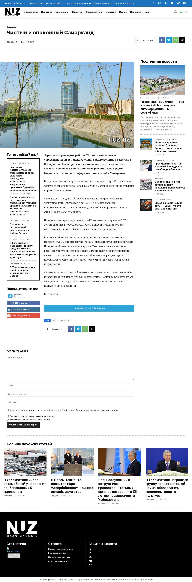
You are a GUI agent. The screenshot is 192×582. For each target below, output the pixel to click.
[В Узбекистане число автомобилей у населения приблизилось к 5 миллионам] (146, 184)
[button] (175, 11)
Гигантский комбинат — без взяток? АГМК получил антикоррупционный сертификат (162, 107)
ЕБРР (54, 320)
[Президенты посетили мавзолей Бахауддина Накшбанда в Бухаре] (146, 165)
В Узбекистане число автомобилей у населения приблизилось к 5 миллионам (169, 186)
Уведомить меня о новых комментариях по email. (34, 416)
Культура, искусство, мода (165, 139)
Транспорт (14, 264)
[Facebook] (153, 3)
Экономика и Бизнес (149, 98)
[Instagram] (159, 3)
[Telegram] (172, 3)
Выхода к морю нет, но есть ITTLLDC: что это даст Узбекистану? (168, 206)
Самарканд (64, 320)
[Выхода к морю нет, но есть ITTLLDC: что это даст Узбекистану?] (146, 205)
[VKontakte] (178, 3)
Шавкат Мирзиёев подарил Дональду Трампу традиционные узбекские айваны (168, 147)
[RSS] (166, 3)
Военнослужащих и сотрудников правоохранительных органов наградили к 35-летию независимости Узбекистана (23, 205)
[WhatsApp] (175, 40)
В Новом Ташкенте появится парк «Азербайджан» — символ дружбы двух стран (72, 486)
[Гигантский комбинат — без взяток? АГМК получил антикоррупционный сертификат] (162, 80)
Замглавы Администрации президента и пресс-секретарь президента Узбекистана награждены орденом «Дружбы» (22, 177)
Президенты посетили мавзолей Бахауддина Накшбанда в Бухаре (168, 166)
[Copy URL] (182, 40)
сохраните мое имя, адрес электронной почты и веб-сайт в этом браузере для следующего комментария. (64, 410)
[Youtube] (184, 3)
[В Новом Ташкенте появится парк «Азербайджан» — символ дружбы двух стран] (72, 462)
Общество (11, 27)
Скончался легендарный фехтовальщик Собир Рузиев (19, 229)
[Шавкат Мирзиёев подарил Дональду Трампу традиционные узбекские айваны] (146, 144)
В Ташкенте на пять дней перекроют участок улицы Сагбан (22, 271)
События (13, 163)
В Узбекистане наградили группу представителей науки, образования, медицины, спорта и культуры (23, 250)
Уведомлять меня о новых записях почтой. (30, 419)
